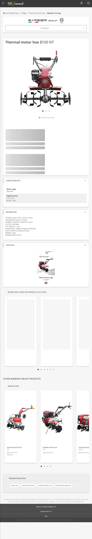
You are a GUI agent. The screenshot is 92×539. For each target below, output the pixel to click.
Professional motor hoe (63, 485)
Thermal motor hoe (28, 485)
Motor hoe (14, 485)
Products (45, 28)
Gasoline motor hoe (45, 485)
